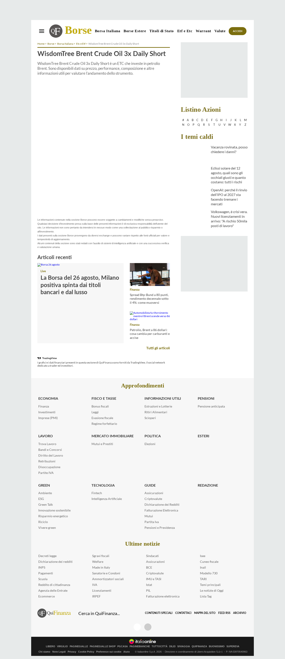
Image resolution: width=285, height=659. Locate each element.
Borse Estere (135, 31)
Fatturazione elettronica (162, 596)
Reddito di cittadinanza (54, 585)
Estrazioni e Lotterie (158, 406)
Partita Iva (152, 522)
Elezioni (150, 444)
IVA (94, 585)
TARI (203, 579)
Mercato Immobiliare (113, 436)
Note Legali (59, 651)
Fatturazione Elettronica (161, 510)
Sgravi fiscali (100, 556)
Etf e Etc (185, 31)
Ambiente (45, 493)
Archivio (239, 613)
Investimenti (46, 412)
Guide (150, 485)
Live (43, 271)
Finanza (135, 289)
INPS (41, 567)
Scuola (42, 579)
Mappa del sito (205, 613)
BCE (149, 567)
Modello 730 (209, 573)
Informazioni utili (163, 398)
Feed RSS (224, 613)
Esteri (203, 436)
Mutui (149, 516)
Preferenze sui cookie (108, 651)
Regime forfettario (104, 423)
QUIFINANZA (199, 646)
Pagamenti (45, 573)
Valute (220, 31)
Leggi (95, 412)
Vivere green (47, 527)
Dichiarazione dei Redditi (162, 504)
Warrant (203, 31)
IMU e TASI (153, 579)
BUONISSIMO (217, 646)
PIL (148, 590)
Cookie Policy (86, 651)
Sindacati (152, 556)
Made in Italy (101, 567)
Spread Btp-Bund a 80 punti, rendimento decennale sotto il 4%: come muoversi (149, 298)
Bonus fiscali (100, 406)
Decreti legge (47, 556)
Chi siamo (44, 651)
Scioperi (150, 418)
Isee (202, 556)
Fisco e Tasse (104, 398)
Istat (149, 585)
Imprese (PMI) (48, 418)
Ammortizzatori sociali (108, 579)
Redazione (208, 485)
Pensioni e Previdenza (160, 527)
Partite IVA (46, 473)
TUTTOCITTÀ (159, 646)
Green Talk (45, 504)
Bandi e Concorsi (50, 449)
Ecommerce (46, 596)
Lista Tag (206, 596)
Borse (78, 30)
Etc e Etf (81, 43)
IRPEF (96, 596)
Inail (203, 567)
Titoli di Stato (161, 31)
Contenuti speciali (159, 613)
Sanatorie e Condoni (106, 573)
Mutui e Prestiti (102, 444)
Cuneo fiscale (209, 561)
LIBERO (50, 646)
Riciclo (43, 522)
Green (44, 485)
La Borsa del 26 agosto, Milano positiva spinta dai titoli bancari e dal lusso (80, 285)
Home (41, 43)
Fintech (97, 493)
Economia (48, 398)
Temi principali (210, 585)
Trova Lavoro (47, 444)
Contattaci (183, 613)
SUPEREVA (232, 646)
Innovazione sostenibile (54, 510)
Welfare (97, 561)
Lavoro (45, 436)
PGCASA (122, 646)
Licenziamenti (101, 590)
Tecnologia (103, 485)
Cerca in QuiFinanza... (99, 613)
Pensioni (206, 398)
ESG (41, 499)
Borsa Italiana (107, 31)
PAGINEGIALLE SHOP (103, 646)
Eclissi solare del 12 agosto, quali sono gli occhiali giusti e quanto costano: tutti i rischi (228, 175)
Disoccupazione (49, 467)
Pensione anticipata (211, 406)
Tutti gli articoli (158, 348)
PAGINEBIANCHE (140, 646)
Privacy (72, 651)
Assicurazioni (154, 493)
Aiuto (126, 651)
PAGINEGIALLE (79, 646)
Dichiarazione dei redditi (55, 561)
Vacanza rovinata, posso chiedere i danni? (229, 149)
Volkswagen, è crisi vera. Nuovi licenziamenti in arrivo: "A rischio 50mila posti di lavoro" (229, 219)
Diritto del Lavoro (50, 455)
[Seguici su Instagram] (147, 627)
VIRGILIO (62, 646)
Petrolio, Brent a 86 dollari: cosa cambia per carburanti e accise (150, 333)
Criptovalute (153, 499)
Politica (153, 436)
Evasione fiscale (102, 418)
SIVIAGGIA (183, 646)
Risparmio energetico (53, 516)
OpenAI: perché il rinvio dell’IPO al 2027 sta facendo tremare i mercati (229, 197)
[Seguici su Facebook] (137, 627)
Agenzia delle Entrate (52, 590)
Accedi (237, 31)
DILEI (172, 646)
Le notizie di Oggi (212, 590)
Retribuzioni (46, 461)
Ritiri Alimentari (156, 412)
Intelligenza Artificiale (107, 499)
